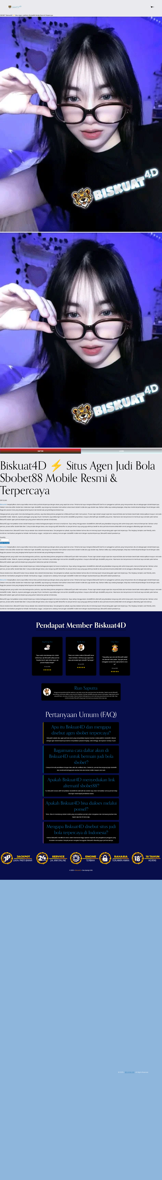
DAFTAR (40, 451)
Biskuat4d (3, 504)
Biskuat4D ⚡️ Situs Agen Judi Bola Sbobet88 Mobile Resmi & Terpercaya (29, 15)
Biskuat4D (78, 870)
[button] (5, 543)
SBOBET (3, 15)
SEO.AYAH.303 (129, 1072)
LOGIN (121, 451)
